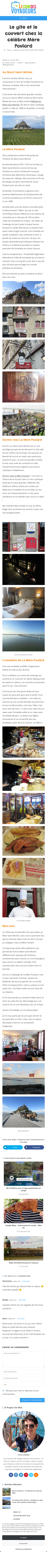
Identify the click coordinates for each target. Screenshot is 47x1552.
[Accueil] (4, 50)
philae (5, 1299)
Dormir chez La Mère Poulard (15, 476)
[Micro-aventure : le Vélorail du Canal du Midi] (6, 1492)
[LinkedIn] (21, 1475)
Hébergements (8, 65)
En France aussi (8, 63)
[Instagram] (16, 1475)
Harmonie (7, 1281)
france (20, 63)
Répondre (26, 1281)
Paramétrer (23, 1543)
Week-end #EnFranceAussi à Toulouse (23, 1263)
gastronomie (30, 63)
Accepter (23, 1537)
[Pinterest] (26, 1475)
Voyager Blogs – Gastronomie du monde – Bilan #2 (23, 1226)
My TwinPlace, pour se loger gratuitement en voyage (23, 1189)
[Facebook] (11, 1475)
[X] (31, 1475)
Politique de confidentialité (24, 1549)
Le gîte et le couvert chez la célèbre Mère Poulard (28, 50)
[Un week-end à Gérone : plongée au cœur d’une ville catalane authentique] (6, 1501)
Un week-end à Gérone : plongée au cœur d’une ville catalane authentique (27, 1501)
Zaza (4, 1318)
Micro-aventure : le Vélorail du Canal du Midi (27, 1492)
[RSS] (36, 1475)
